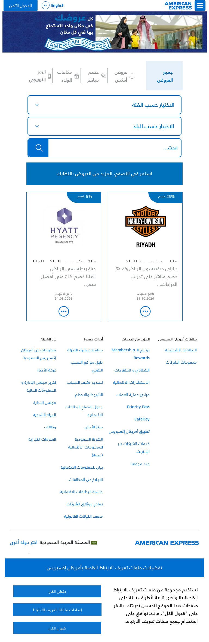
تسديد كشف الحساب (85, 382)
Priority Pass (138, 407)
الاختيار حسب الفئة (153, 104)
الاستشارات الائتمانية (131, 382)
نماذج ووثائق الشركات (85, 504)
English (52, 5)
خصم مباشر (93, 76)
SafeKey (142, 419)
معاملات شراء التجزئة (85, 350)
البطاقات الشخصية (181, 350)
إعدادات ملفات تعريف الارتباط (57, 610)
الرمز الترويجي (37, 75)
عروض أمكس (121, 76)
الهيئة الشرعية (44, 414)
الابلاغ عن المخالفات (86, 479)
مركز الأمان (94, 427)
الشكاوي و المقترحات (132, 370)
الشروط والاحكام (89, 394)
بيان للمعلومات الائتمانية (82, 467)
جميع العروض (165, 76)
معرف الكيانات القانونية (83, 516)
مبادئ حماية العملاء (133, 394)
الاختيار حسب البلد (153, 126)
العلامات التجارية (42, 439)
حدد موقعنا (140, 463)
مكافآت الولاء (64, 76)
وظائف (50, 427)
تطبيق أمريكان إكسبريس (129, 431)
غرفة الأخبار (46, 370)
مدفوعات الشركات (181, 362)
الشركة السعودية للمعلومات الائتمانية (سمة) (85, 447)
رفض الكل (57, 591)
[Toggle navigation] (200, 5)
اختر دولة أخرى (24, 542)
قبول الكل (57, 628)
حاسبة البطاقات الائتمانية (81, 492)
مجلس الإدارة (44, 402)
